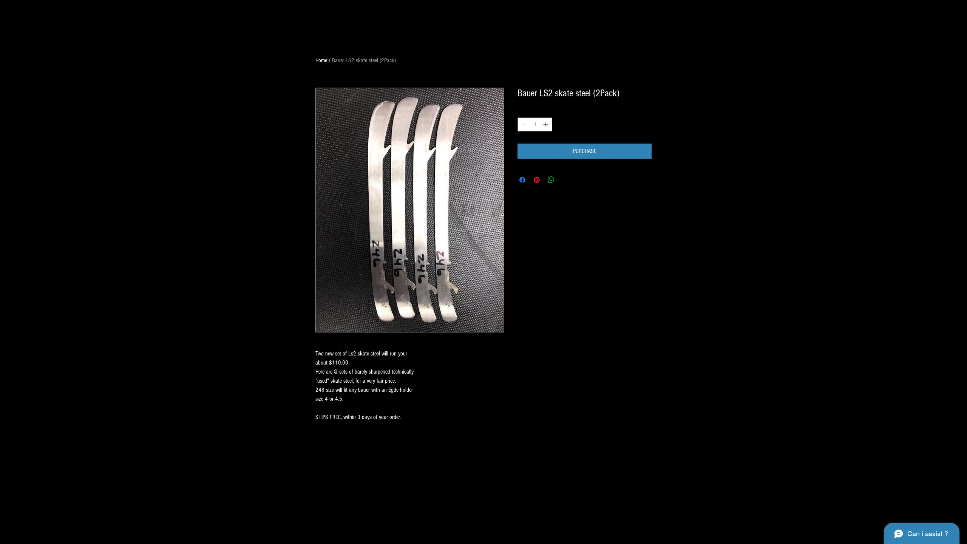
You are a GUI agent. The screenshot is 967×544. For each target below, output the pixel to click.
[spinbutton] (535, 124)
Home (321, 60)
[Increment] (546, 124)
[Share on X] (565, 179)
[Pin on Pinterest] (536, 179)
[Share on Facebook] (522, 179)
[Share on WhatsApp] (551, 179)
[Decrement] (523, 124)
